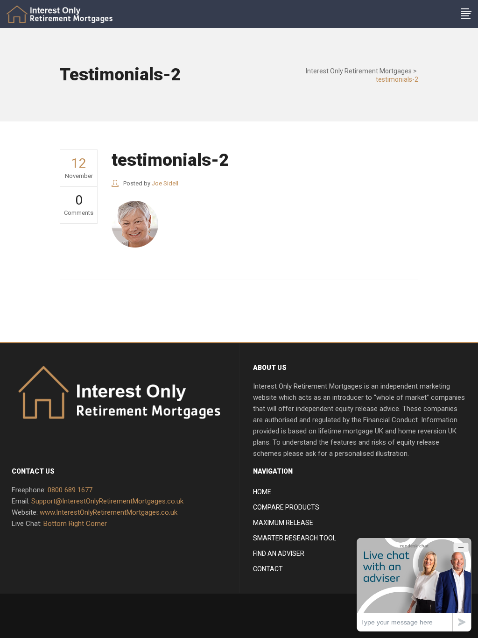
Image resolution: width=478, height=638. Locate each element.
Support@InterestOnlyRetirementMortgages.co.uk (107, 501)
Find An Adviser (278, 553)
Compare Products (286, 507)
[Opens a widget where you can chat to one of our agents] (414, 584)
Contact (268, 569)
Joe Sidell (165, 183)
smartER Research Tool (294, 538)
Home (262, 492)
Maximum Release (283, 522)
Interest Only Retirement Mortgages (359, 71)
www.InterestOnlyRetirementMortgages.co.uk (108, 512)
